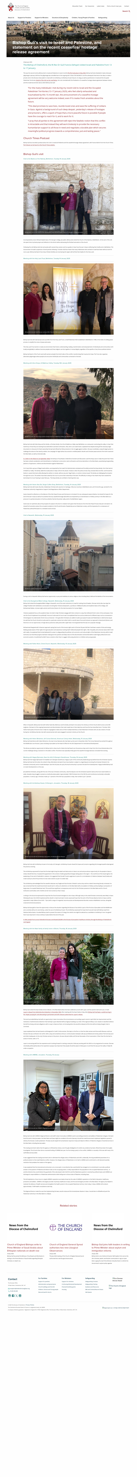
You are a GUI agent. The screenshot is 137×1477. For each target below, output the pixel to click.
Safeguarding (77, 17)
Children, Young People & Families (63, 17)
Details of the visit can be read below (46, 80)
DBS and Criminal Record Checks (93, 1282)
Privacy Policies (29, 1299)
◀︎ (26, 200)
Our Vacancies (95, 6)
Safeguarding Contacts (90, 1275)
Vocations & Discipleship (46, 17)
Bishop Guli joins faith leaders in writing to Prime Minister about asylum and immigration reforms (110, 1245)
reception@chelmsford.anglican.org (17, 1283)
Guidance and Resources (91, 1280)
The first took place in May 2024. (77, 72)
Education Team (85, 6)
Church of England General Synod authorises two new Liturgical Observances (67, 1245)
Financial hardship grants (68, 1280)
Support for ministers (67, 1275)
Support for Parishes (20, 17)
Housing (64, 1282)
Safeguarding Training (90, 1278)
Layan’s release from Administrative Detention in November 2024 (42, 1012)
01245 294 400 (12, 1285)
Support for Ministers (32, 17)
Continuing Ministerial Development (70, 1278)
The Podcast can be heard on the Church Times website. (39, 144)
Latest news (105, 6)
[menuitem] (10, 17)
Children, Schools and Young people (47, 1282)
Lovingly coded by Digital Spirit (122, 1302)
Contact (127, 6)
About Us (10, 17)
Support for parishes (43, 1275)
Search (126, 11)
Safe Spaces (88, 1284)
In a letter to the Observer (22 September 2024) (36, 458)
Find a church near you (116, 6)
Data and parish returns (44, 1284)
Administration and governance (45, 1278)
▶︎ (112, 200)
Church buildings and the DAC (45, 1280)
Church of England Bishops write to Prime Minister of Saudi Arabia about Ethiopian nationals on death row (24, 1245)
